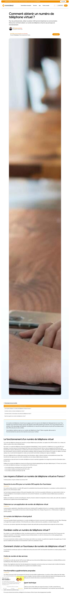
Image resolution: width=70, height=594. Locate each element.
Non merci (5, 588)
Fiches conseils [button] (46, 5)
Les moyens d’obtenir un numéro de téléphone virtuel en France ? (18, 408)
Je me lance (56, 34)
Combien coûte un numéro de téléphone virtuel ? (14, 411)
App (40, 5)
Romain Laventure (18, 28)
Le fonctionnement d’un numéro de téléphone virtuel (15, 406)
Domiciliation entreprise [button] (26, 5)
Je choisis (12, 588)
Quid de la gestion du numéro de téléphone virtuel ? (15, 416)
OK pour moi (20, 588)
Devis (66, 5)
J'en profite (63, 1)
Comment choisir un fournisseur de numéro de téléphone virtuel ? (18, 413)
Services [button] (35, 5)
